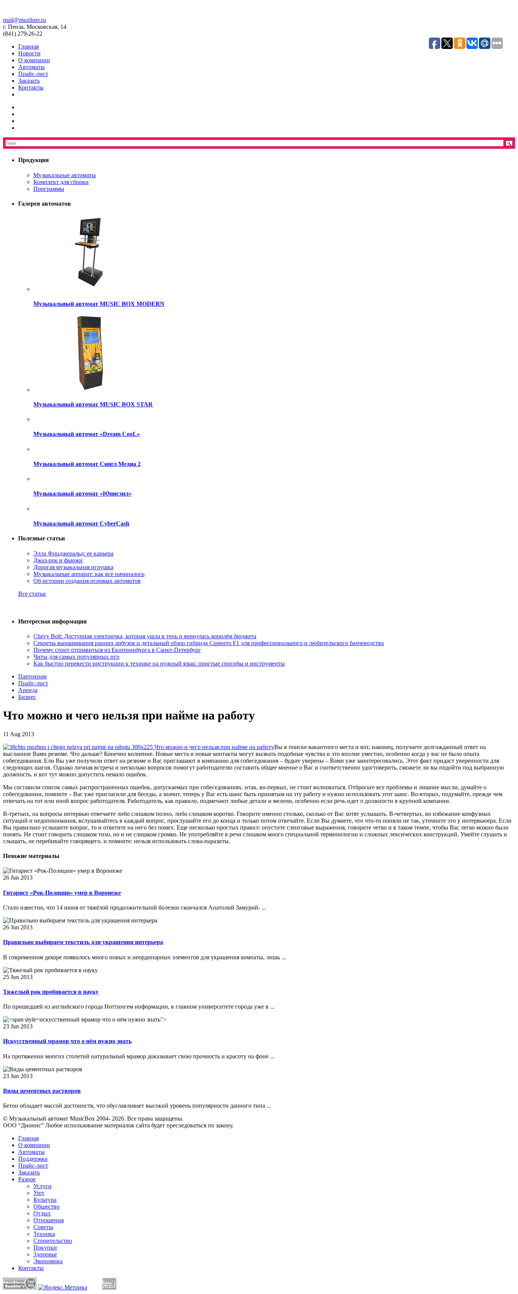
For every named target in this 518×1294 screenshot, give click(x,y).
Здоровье (45, 1254)
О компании (34, 60)
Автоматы (31, 67)
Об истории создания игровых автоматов (87, 581)
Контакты (31, 87)
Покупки (45, 1247)
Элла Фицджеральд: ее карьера (73, 553)
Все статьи (32, 593)
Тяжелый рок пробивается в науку (51, 992)
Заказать (29, 80)
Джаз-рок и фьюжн (58, 560)
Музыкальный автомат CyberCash (81, 523)
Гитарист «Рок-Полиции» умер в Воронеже (62, 892)
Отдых (42, 1213)
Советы (43, 1227)
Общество (46, 1206)
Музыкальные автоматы (64, 175)
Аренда (28, 690)
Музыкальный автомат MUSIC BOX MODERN (99, 304)
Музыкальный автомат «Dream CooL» (86, 434)
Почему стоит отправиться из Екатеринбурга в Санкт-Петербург (117, 650)
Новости (29, 53)
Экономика (48, 1261)
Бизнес (27, 697)
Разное (27, 1179)
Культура (45, 1199)
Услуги (42, 1186)
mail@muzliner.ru (24, 20)
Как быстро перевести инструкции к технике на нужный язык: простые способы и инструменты (159, 663)
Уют (38, 1193)
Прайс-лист (33, 74)
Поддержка (32, 1158)
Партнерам (32, 676)
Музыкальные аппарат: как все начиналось (88, 574)
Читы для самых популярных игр (76, 656)
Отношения (48, 1220)
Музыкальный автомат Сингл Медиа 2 (87, 464)
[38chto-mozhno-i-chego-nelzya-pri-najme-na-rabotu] (138, 747)
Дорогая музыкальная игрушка (73, 567)
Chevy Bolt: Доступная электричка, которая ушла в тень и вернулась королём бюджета (144, 636)
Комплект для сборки (61, 182)
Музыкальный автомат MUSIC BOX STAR (93, 404)
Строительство (52, 1240)
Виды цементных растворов (42, 1091)
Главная (28, 46)
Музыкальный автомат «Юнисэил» (82, 493)
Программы (48, 189)
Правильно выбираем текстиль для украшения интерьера (83, 942)
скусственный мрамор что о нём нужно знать (67, 1041)
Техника (44, 1234)
